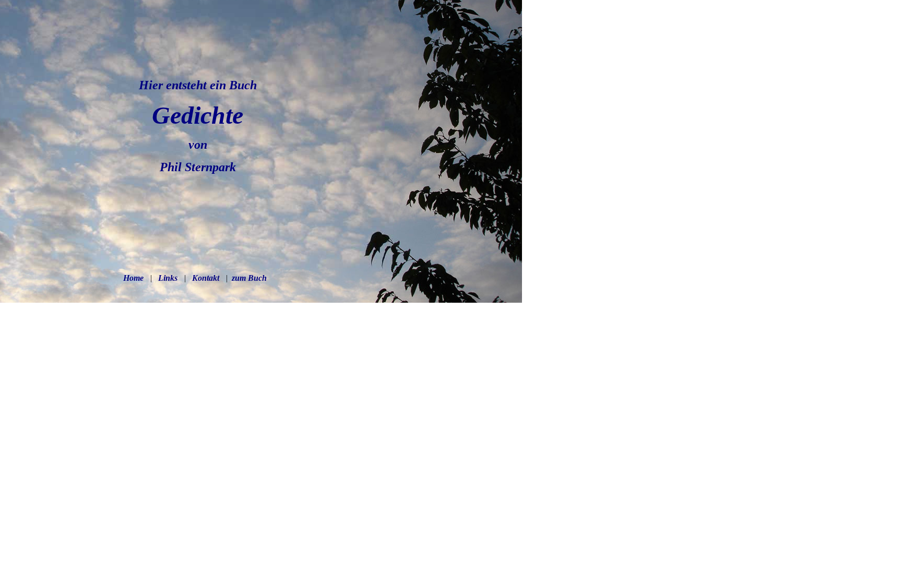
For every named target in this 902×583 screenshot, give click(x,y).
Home (133, 277)
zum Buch (248, 277)
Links (167, 277)
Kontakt (205, 277)
